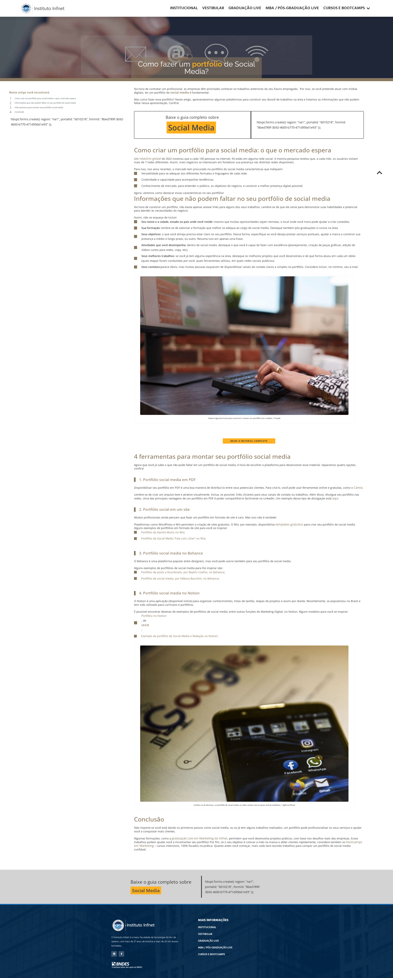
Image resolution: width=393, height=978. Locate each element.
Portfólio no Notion (153, 616)
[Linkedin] (114, 954)
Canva (358, 487)
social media (179, 92)
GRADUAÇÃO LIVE (244, 8)
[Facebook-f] (121, 954)
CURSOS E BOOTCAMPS (344, 8)
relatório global (150, 159)
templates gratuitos (289, 524)
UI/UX (145, 625)
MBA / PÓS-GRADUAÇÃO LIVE (292, 8)
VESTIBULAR (213, 8)
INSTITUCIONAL (184, 8)
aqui (335, 498)
